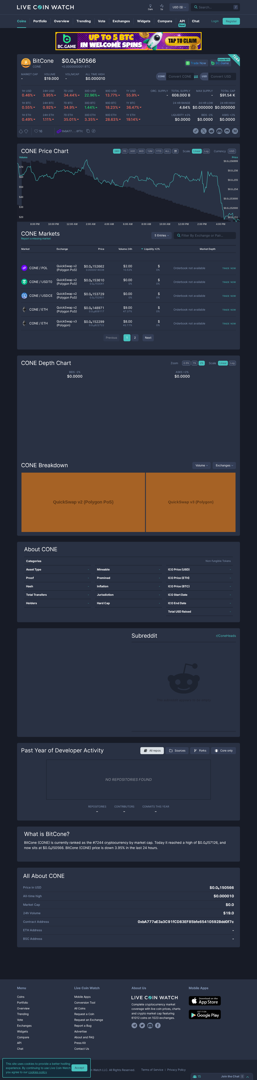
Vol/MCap (72, 74)
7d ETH (68, 115)
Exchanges (223, 465)
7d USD (68, 90)
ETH (44, 309)
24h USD (48, 90)
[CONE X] (204, 131)
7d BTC (68, 102)
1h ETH (26, 115)
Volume (200, 465)
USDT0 (46, 282)
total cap (228, 90)
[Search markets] (177, 235)
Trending (23, 1014)
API (19, 1043)
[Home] (157, 997)
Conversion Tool (84, 1002)
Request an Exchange (88, 1019)
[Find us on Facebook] (158, 1025)
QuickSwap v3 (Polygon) (67, 323)
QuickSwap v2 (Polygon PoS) (67, 268)
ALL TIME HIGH (95, 74)
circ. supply (159, 90)
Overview (23, 1008)
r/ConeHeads (226, 636)
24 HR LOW (206, 102)
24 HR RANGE (181, 102)
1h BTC (26, 102)
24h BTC (48, 102)
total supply (180, 90)
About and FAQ (84, 1037)
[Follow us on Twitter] (142, 1025)
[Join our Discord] (150, 1025)
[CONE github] (227, 131)
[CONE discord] (219, 131)
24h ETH (48, 115)
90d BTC (110, 102)
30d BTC (90, 102)
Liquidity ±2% (180, 115)
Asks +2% (228, 115)
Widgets (22, 1031)
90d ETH (110, 115)
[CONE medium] (235, 131)
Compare (23, 1037)
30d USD (90, 90)
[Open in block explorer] (93, 131)
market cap (29, 74)
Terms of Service (152, 1069)
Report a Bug (83, 1025)
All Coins (79, 1008)
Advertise (80, 1031)
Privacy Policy (176, 1069)
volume (49, 74)
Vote (20, 1019)
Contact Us (81, 1048)
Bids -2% (207, 115)
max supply (204, 90)
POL (44, 268)
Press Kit (80, 1043)
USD (178, 7)
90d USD (111, 90)
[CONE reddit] (211, 131)
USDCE (47, 296)
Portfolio (22, 1002)
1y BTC (130, 102)
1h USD (26, 90)
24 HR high (227, 102)
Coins (20, 996)
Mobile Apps (82, 996)
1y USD (131, 90)
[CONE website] (196, 131)
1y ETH (130, 115)
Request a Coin (84, 1014)
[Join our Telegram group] (135, 1025)
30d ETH (90, 115)
